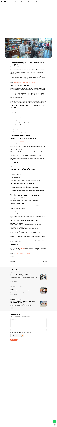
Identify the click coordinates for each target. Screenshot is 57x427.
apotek (13, 256)
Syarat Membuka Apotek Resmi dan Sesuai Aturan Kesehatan (24, 82)
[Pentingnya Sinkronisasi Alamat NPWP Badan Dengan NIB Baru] (42, 290)
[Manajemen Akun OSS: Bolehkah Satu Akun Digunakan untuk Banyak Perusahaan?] (42, 277)
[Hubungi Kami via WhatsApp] (54, 421)
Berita (12, 59)
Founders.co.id (22, 248)
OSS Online (22, 141)
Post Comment (14, 339)
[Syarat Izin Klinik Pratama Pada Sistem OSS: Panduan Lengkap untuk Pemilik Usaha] (42, 304)
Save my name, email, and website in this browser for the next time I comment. (23, 332)
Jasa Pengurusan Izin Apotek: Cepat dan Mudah (22, 253)
